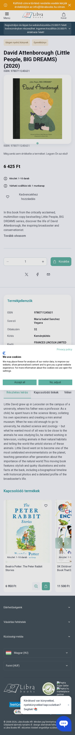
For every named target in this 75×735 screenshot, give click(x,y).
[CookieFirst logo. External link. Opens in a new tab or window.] (4, 353)
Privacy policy (64, 349)
